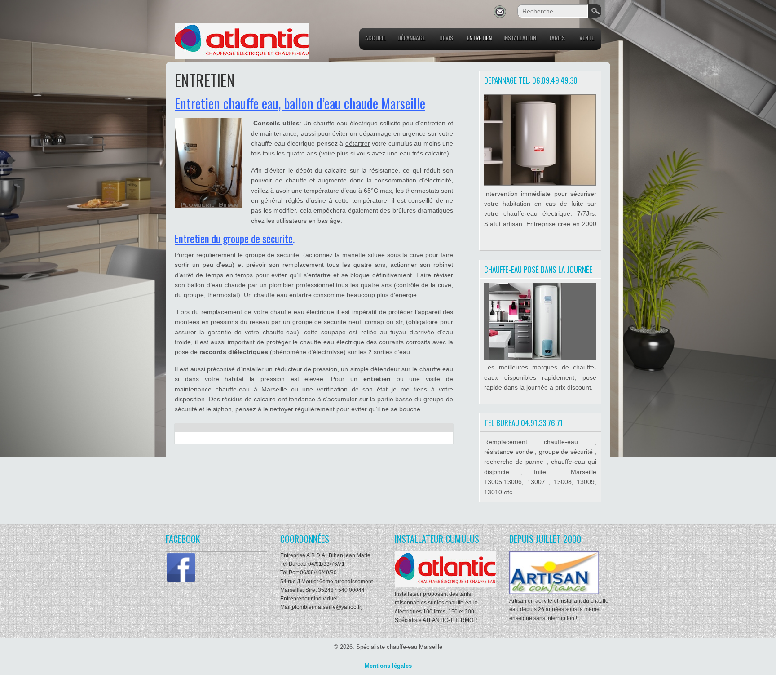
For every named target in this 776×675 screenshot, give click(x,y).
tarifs (557, 37)
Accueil (375, 37)
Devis (446, 37)
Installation (519, 37)
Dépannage (411, 37)
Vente (586, 37)
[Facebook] (181, 580)
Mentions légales (388, 665)
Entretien (479, 37)
